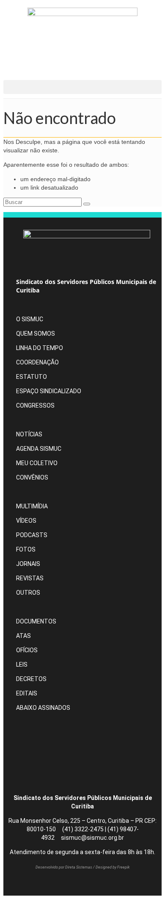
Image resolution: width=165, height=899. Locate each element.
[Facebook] (29, 733)
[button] (82, 87)
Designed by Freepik (112, 867)
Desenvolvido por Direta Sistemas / (66, 867)
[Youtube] (59, 759)
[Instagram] (59, 733)
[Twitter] (29, 759)
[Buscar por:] (43, 202)
